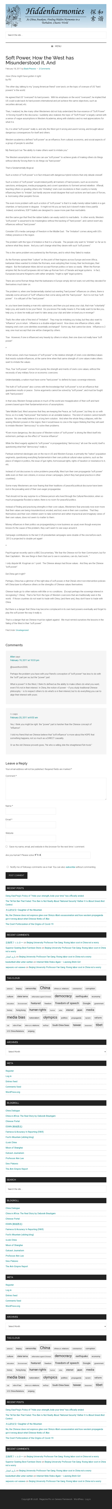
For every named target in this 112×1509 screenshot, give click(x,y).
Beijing (19, 989)
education (10, 1004)
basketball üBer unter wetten (19, 962)
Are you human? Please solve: (20, 855)
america (9, 989)
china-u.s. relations (61, 989)
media (90, 1009)
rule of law (17, 1025)
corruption (90, 988)
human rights (38, 1009)
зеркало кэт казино (15, 967)
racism (88, 1018)
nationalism (34, 1018)
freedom (48, 1003)
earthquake (82, 996)
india (60, 1010)
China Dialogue (13, 1110)
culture (10, 996)
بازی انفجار (11, 956)
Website (9, 833)
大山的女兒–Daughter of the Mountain (24, 910)
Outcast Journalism (15, 1153)
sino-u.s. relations (32, 1025)
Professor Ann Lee (15, 1158)
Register (10, 1071)
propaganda (76, 1018)
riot (8, 1025)
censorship (31, 988)
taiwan (77, 1025)
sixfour (45, 1025)
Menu (58, 46)
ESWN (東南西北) (14, 1126)
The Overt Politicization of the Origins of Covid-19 (29, 924)
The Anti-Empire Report (17, 1169)
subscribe (70, 867)
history (9, 1010)
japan (79, 1010)
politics (64, 1018)
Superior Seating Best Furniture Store (23, 948)
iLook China (11, 1142)
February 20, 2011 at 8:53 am (24, 717)
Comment (11, 776)
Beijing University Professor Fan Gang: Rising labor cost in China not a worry (63, 942)
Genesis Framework (63, 1499)
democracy (63, 996)
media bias (16, 1017)
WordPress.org (13, 1092)
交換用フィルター (14, 942)
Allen (12, 656)
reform (98, 1017)
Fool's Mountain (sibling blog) (20, 1137)
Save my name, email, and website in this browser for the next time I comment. (47, 846)
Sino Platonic (12, 1163)
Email (9, 819)
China (45, 988)
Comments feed (13, 1086)
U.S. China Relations (15, 1031)
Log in (8, 1076)
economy (96, 996)
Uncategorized (22, 630)
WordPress (79, 1499)
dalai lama (22, 996)
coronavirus (77, 989)
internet (69, 1010)
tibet (99, 1025)
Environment (22, 1004)
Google (86, 1003)
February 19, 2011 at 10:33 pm (24, 660)
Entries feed (11, 1081)
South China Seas (60, 1025)
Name (9, 806)
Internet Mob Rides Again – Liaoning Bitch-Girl (58, 962)
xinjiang (31, 1031)
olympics (50, 1017)
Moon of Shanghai (14, 1147)
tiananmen (88, 1025)
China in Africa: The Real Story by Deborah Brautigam (31, 1116)
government (99, 1004)
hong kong (21, 1010)
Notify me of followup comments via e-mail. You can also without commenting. (53, 867)
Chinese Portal (13, 1121)
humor (52, 1010)
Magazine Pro (45, 1499)
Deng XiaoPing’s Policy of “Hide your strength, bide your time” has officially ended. (45, 896)
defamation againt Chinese (41, 997)
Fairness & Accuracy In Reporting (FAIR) (25, 1132)
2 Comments (44, 69)
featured (36, 1003)
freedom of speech (67, 1003)
